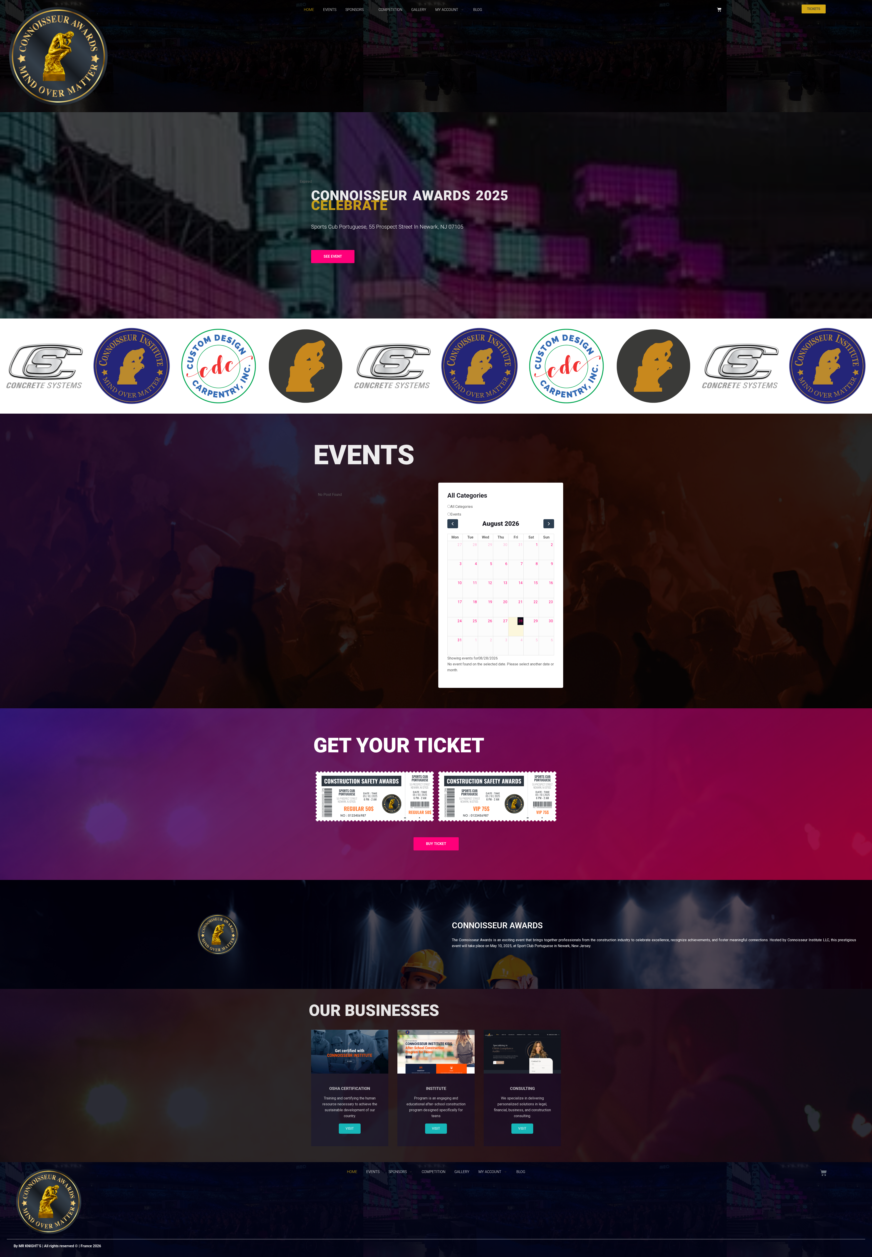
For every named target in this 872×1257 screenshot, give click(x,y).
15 (536, 583)
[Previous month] (452, 523)
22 (536, 602)
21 (520, 602)
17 (460, 602)
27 (460, 545)
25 (475, 621)
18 (475, 602)
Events (329, 9)
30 (505, 545)
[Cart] (719, 10)
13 (505, 583)
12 (490, 583)
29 (490, 545)
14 (520, 583)
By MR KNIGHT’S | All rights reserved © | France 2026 (57, 1246)
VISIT (350, 1128)
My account (446, 9)
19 (490, 602)
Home (309, 9)
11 (475, 583)
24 (460, 621)
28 (475, 545)
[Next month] (548, 523)
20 (505, 602)
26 (490, 621)
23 (551, 602)
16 (551, 583)
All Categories (461, 506)
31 (520, 545)
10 (460, 583)
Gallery (418, 9)
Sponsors (354, 9)
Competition (390, 9)
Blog (477, 9)
